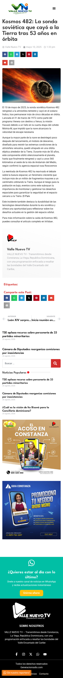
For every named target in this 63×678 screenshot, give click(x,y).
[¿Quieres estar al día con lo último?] (31, 563)
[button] (54, 8)
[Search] (56, 363)
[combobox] (26, 363)
